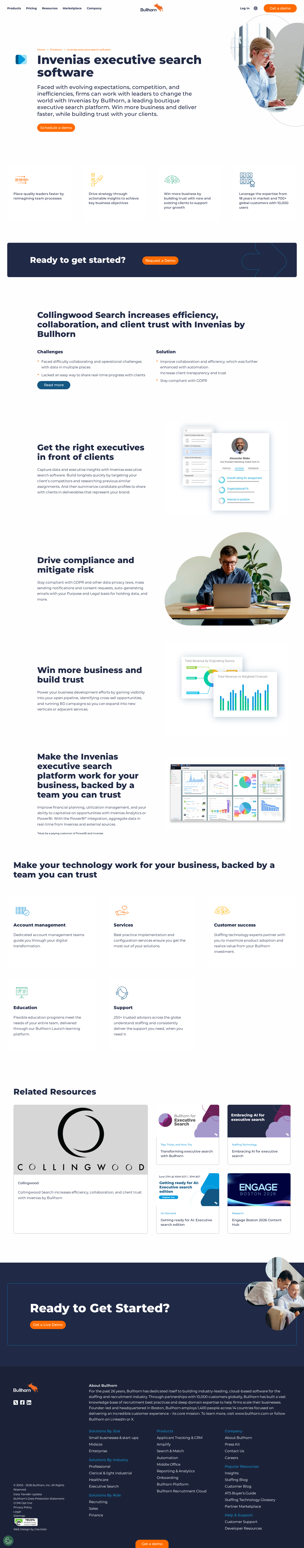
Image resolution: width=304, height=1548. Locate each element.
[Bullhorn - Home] (25, 1388)
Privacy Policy (22, 1507)
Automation (167, 1458)
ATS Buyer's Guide (240, 1493)
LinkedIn (118, 1419)
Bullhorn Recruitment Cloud (182, 1491)
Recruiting (98, 1502)
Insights (232, 1473)
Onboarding (167, 1478)
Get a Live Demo (48, 1325)
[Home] (152, 10)
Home (41, 49)
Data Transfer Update (27, 1494)
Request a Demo (160, 260)
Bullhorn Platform (173, 1484)
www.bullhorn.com (252, 1413)
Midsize (95, 1444)
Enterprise (98, 1451)
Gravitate (41, 1529)
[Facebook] (22, 1402)
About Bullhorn (238, 1438)
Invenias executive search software (88, 49)
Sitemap (19, 1515)
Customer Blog (238, 1486)
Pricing (31, 8)
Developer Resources (243, 1528)
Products (56, 49)
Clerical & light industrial (110, 1473)
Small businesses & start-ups (113, 1438)
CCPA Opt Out (22, 1503)
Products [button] (14, 8)
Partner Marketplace (243, 1506)
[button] (256, 8)
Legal (17, 1511)
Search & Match (170, 1451)
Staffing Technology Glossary (250, 1500)
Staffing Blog (236, 1480)
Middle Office (168, 1464)
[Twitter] (15, 1402)
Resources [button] (49, 8)
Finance (96, 1515)
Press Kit (232, 1444)
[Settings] (8, 1541)
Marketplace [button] (72, 8)
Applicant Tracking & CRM (179, 1438)
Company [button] (94, 8)
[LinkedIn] (29, 1402)
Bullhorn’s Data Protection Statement (38, 1498)
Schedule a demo (56, 128)
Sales (93, 1508)
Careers (231, 1458)
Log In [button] (245, 8)
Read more (54, 385)
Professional (99, 1466)
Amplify (164, 1444)
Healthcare (98, 1480)
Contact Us (234, 1451)
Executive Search (104, 1486)
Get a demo (280, 8)
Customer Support (241, 1522)
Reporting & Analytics (176, 1471)
